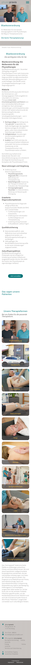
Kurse (9, 47)
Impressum (11, 662)
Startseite (4, 47)
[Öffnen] (27, 2)
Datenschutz (19, 662)
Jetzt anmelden (15, 276)
